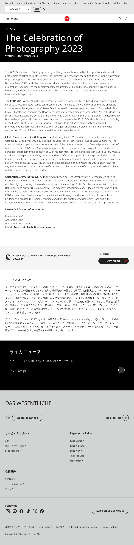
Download (113, 261)
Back (12, 29)
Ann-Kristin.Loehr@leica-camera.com (35, 227)
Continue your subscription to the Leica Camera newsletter (121, 370)
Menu (14, 18)
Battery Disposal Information (83, 526)
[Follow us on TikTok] (28, 511)
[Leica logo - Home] (67, 18)
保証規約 (60, 526)
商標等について (12, 526)
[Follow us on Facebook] (21, 511)
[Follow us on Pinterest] (41, 511)
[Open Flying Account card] (126, 18)
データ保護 (29, 526)
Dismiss (44, 9)
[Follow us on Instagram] (7, 511)
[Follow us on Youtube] (14, 511)
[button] (125, 418)
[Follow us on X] (35, 511)
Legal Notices (45, 526)
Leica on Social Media (110, 510)
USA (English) (13, 9)
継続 (37, 9)
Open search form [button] (119, 18)
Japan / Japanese (27, 417)
